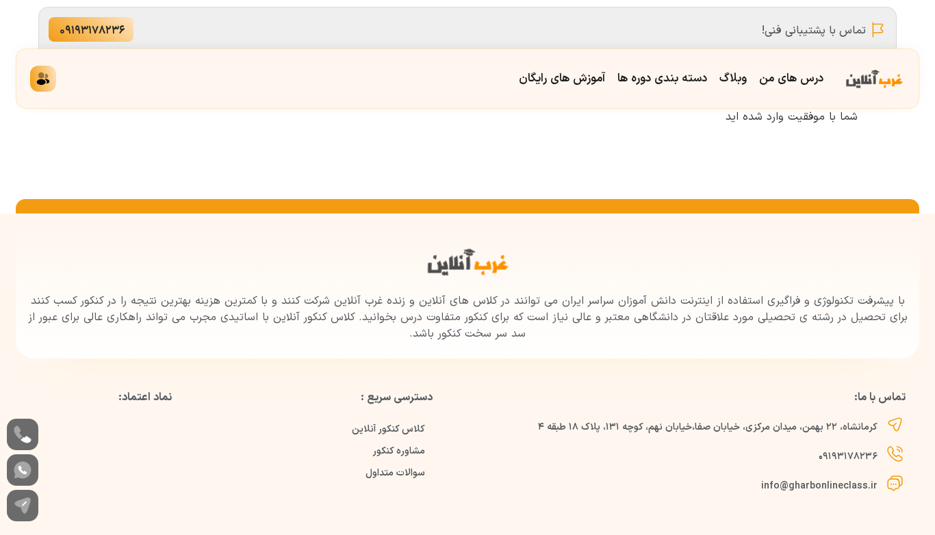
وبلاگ (733, 79)
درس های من (791, 79)
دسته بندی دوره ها (662, 79)
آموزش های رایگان (562, 79)
